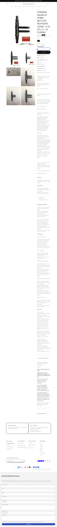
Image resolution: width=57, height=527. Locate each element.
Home (41, 443)
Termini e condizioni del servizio (32, 446)
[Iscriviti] (23, 461)
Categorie (41, 446)
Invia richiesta (28, 524)
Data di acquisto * (4, 500)
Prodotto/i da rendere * (5, 504)
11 (42, 41)
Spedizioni (41, 448)
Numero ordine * (4, 496)
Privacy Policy (31, 443)
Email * (3, 488)
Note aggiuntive (4, 515)
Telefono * (3, 492)
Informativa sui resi (32, 447)
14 (39, 41)
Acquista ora (44, 52)
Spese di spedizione (44, 36)
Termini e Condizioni (43, 453)
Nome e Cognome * (4, 484)
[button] (7, 4)
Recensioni (41, 451)
